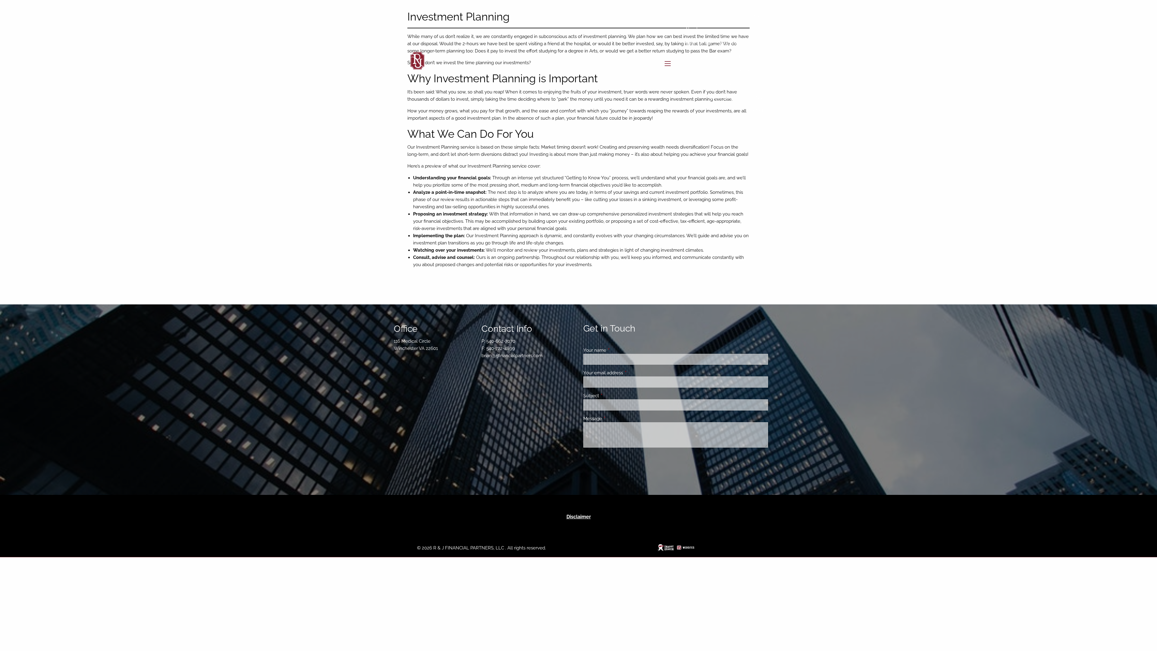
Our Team (731, 43)
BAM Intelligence (727, 97)
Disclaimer (578, 517)
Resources (720, 83)
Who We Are (698, 43)
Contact (755, 111)
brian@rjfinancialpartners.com (512, 355)
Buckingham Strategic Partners (717, 56)
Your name (616, 350)
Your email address (625, 373)
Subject (613, 395)
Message (614, 418)
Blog (758, 97)
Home (757, 16)
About (691, 29)
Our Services (750, 70)
